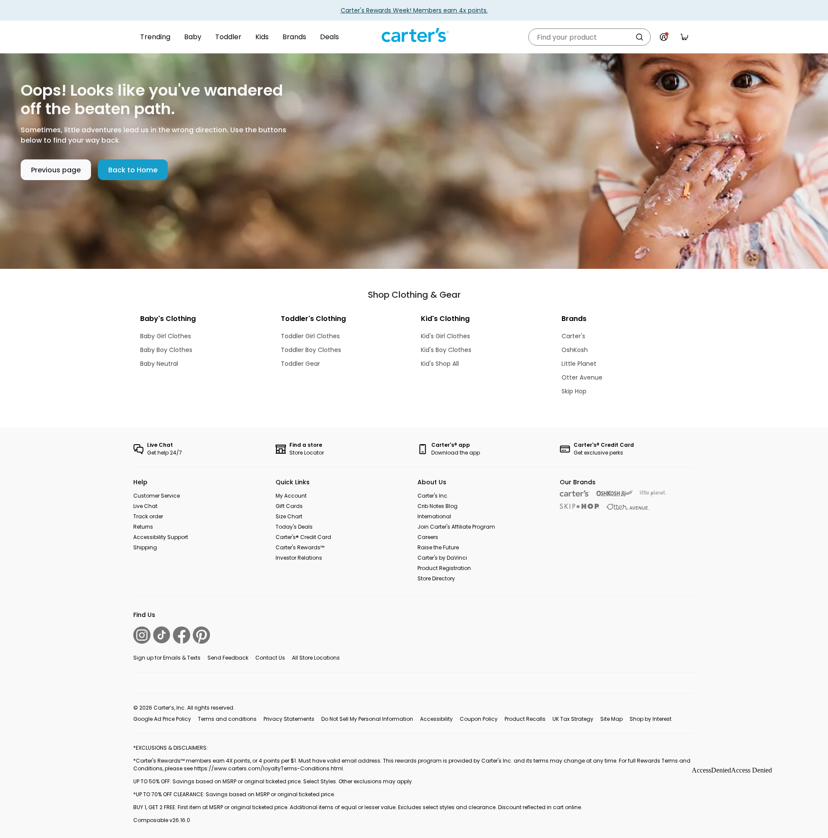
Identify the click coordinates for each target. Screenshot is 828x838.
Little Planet (578, 363)
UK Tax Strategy (572, 719)
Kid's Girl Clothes (445, 336)
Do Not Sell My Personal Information (367, 719)
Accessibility (436, 719)
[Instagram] (142, 635)
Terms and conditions (227, 719)
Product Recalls (525, 719)
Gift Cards (289, 506)
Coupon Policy (479, 719)
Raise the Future (438, 547)
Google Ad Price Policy (162, 719)
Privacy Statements (288, 719)
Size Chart (289, 516)
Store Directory (436, 578)
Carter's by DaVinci (442, 557)
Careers (427, 537)
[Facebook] (181, 635)
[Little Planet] (653, 493)
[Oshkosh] (614, 493)
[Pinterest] (201, 635)
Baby (192, 37)
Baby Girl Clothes (165, 336)
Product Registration (444, 568)
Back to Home (132, 170)
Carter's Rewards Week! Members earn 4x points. (414, 10)
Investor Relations (299, 557)
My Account (291, 495)
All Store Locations (316, 657)
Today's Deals (294, 526)
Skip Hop (573, 391)
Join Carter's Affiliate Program (456, 526)
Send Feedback (227, 657)
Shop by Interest (650, 719)
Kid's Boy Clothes (446, 350)
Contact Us (270, 657)
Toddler (228, 37)
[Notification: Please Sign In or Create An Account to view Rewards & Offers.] (663, 37)
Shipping (145, 547)
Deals (329, 37)
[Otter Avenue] (627, 507)
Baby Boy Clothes (166, 350)
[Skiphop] (579, 506)
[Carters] (575, 493)
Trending (155, 37)
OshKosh (574, 350)
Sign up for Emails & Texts (167, 657)
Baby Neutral (159, 363)
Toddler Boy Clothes (311, 350)
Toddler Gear (300, 363)
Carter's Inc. (432, 495)
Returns (143, 526)
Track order (148, 516)
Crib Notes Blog (437, 506)
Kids (262, 37)
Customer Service (156, 495)
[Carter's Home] (414, 35)
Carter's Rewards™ (300, 547)
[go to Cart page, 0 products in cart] (684, 37)
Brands (294, 37)
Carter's (573, 336)
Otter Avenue (581, 377)
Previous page (56, 170)
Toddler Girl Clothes (310, 336)
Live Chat (145, 506)
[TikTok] (161, 634)
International (434, 516)
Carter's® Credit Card (303, 537)
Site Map (611, 719)
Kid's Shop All (440, 363)
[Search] (639, 37)
